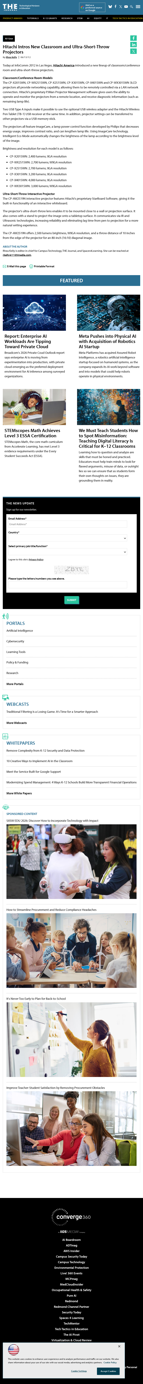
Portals (15, 623)
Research (67, 18)
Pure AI (71, 1296)
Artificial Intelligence (19, 631)
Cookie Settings (79, 1371)
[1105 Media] (71, 1231)
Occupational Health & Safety (71, 1290)
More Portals (15, 684)
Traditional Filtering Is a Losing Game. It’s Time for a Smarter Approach (52, 712)
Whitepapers (20, 743)
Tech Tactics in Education (71, 1329)
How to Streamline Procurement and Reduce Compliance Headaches (51, 910)
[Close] (119, 1346)
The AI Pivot (71, 1335)
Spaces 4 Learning (71, 1318)
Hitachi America (63, 65)
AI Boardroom (71, 1240)
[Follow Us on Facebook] (115, 6)
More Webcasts (16, 723)
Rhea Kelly (11, 57)
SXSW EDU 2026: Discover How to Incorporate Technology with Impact (52, 821)
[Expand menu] (138, 7)
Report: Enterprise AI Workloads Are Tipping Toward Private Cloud (28, 341)
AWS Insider (71, 1251)
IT (107, 18)
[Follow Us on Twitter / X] (120, 6)
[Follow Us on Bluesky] (110, 6)
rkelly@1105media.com (17, 255)
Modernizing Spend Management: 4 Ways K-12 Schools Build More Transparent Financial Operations (71, 782)
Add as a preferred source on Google (93, 7)
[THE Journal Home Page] (21, 7)
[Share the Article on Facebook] (133, 38)
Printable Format (44, 266)
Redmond (71, 1301)
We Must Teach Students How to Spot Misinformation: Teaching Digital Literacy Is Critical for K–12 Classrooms (108, 438)
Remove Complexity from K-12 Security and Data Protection (45, 750)
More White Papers (19, 793)
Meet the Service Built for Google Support (33, 772)
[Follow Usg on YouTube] (126, 6)
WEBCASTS (17, 704)
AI (88, 18)
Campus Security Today (71, 1256)
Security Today (71, 1312)
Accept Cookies (108, 1371)
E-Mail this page (16, 266)
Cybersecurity (15, 641)
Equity (98, 18)
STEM (80, 18)
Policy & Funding (17, 662)
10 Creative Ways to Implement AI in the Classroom (39, 761)
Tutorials (33, 18)
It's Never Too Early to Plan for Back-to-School (36, 999)
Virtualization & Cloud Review (71, 1340)
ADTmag (71, 1245)
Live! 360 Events (71, 1273)
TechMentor (72, 1323)
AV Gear (9, 38)
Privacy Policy (36, 559)
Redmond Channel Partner (71, 1307)
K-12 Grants (50, 18)
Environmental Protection (71, 1268)
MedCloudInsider (71, 1284)
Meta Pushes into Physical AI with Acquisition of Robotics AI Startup (107, 341)
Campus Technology (71, 1262)
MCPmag (71, 1279)
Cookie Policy (110, 1362)
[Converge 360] (71, 1217)
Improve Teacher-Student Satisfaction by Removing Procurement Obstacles (55, 1088)
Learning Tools (15, 652)
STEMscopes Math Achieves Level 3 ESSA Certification (32, 432)
